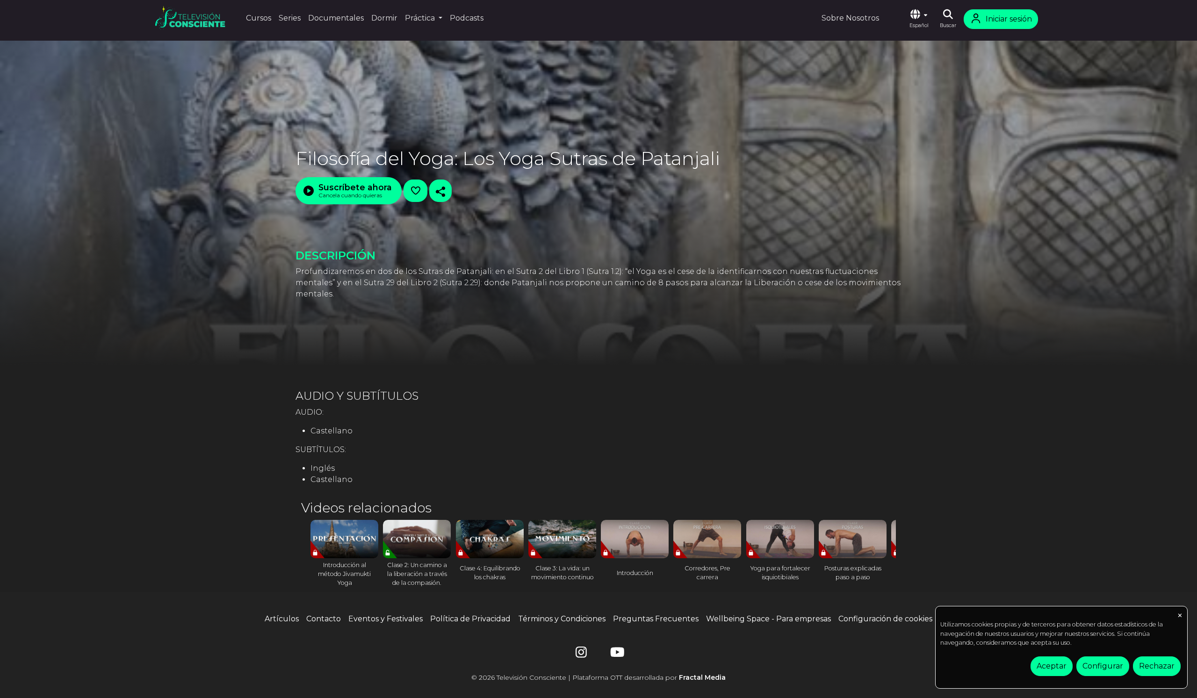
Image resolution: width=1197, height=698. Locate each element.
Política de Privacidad (470, 618)
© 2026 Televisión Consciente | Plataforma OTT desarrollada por (598, 677)
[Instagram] (581, 654)
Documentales (336, 18)
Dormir (384, 18)
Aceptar (1052, 666)
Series (290, 18)
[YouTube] (615, 654)
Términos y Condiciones (562, 618)
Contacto (323, 618)
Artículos (282, 618)
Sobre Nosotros (850, 18)
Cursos (258, 18)
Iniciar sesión (1009, 18)
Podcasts (466, 18)
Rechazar (1157, 666)
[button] (918, 19)
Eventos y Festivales (385, 618)
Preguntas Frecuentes (656, 618)
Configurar (1102, 666)
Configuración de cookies (885, 618)
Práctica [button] (421, 18)
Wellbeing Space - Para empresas (768, 618)
